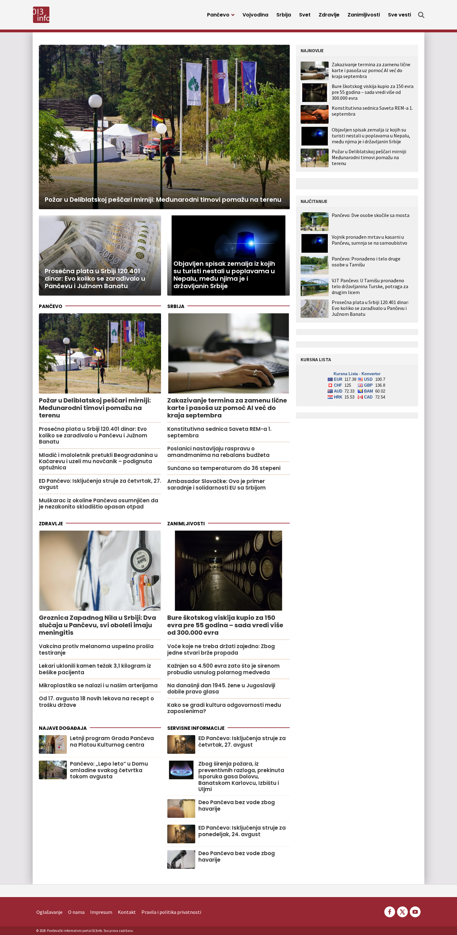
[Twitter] (402, 911)
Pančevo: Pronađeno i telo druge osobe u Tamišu (366, 262)
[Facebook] (389, 911)
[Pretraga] (421, 15)
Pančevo (218, 14)
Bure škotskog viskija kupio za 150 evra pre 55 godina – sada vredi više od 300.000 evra (372, 92)
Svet (305, 14)
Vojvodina (255, 14)
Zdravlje (329, 14)
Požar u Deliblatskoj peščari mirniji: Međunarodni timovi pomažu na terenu (369, 157)
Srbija (283, 14)
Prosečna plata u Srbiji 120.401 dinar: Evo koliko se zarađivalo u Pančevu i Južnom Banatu (370, 308)
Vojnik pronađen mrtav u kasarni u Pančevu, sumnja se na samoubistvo (369, 240)
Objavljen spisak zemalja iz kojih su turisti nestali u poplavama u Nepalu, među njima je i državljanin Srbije (371, 136)
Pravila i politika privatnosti (171, 912)
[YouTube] (415, 911)
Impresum (101, 912)
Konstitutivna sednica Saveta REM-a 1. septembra (372, 111)
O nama (76, 912)
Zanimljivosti (364, 14)
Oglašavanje (49, 912)
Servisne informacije (195, 728)
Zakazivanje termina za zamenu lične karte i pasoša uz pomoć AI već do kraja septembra (371, 70)
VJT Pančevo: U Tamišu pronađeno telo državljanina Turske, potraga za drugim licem (370, 286)
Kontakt (127, 912)
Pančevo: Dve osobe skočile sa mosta (370, 215)
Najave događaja (63, 728)
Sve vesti (399, 14)
